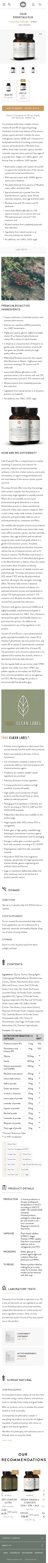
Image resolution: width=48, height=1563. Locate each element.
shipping (36, 115)
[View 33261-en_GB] (13, 70)
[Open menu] (4, 4)
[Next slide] (40, 1494)
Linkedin (39, 1553)
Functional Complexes (19, 22)
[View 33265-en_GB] (33, 70)
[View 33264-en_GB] (23, 70)
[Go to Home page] (23, 4)
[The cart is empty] (40, 4)
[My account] (33, 4)
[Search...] (9, 4)
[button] (13, 70)
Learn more (7, 1440)
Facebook (15, 1553)
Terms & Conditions (14, 1559)
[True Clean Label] (15, 737)
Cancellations (31, 1559)
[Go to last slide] (6, 1494)
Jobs (5, 1553)
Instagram (27, 1553)
